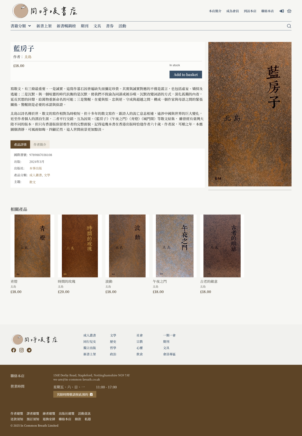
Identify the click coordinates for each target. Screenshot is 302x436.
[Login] (282, 11)
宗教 (139, 341)
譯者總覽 (33, 413)
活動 (122, 25)
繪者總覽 (49, 413)
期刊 (84, 25)
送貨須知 (16, 419)
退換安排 (49, 419)
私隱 (88, 419)
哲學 (113, 347)
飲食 (139, 354)
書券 (110, 25)
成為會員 (232, 11)
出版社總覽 (66, 413)
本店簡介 (215, 11)
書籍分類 (18, 25)
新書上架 (44, 25)
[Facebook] (13, 350)
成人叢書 (35, 175)
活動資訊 (84, 413)
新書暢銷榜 (66, 25)
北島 (27, 56)
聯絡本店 (267, 11)
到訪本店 (250, 11)
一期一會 (169, 335)
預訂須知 (33, 419)
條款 (78, 419)
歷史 (113, 341)
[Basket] (289, 11)
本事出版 (35, 168)
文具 (97, 25)
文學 (47, 175)
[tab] (20, 144)
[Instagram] (21, 350)
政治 (113, 354)
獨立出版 (89, 347)
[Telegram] (29, 350)
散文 (32, 182)
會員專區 (169, 354)
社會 (139, 335)
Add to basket (186, 74)
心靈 (139, 347)
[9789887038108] (250, 114)
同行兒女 (89, 341)
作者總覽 (16, 413)
